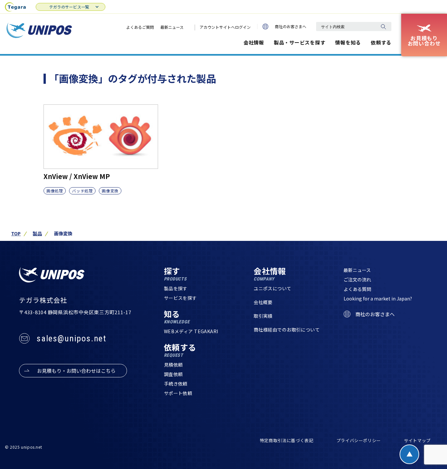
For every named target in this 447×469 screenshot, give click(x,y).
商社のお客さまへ (290, 26)
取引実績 (263, 316)
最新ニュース (172, 27)
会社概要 (263, 302)
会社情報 (253, 42)
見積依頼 (173, 364)
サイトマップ (417, 440)
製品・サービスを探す (300, 42)
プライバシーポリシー (358, 440)
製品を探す (176, 288)
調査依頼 (173, 374)
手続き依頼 (176, 383)
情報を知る (348, 42)
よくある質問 (357, 289)
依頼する (381, 42)
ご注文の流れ (357, 279)
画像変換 (110, 190)
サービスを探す (180, 298)
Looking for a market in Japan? (378, 298)
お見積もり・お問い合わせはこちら (76, 370)
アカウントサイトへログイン (225, 27)
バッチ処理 (82, 190)
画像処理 (54, 190)
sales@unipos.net (71, 338)
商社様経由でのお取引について (287, 329)
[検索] (383, 26)
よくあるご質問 (140, 27)
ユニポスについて (272, 288)
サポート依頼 (178, 393)
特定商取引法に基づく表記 (286, 440)
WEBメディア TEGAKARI (191, 331)
